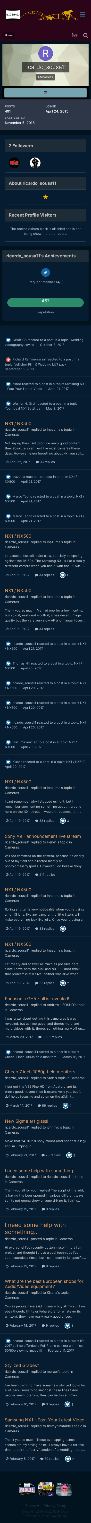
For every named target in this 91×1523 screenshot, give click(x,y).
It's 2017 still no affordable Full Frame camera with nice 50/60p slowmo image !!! (44, 1345)
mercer (52, 1371)
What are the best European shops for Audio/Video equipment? (44, 1284)
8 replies (52, 1404)
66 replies (49, 1105)
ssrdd (17, 384)
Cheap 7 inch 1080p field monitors (31, 1057)
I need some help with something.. (40, 1170)
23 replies (53, 1155)
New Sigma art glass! (26, 1121)
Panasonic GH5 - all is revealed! (37, 998)
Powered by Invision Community (45, 1516)
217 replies (47, 874)
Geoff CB (19, 340)
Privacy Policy (55, 1506)
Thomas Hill (21, 663)
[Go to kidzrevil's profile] (14, 163)
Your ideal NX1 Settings (23, 408)
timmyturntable (59, 1426)
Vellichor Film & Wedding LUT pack (40, 364)
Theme (31, 1506)
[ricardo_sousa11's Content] (45, 92)
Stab (50, 1078)
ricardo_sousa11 (17, 429)
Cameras (12, 434)
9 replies (52, 1209)
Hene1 (52, 842)
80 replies (51, 1459)
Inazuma (53, 429)
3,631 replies (51, 1037)
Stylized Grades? (22, 1365)
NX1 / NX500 (18, 423)
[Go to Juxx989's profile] (35, 163)
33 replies (47, 462)
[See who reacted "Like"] (63, 575)
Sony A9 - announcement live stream (43, 836)
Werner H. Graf (24, 403)
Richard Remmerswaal (29, 359)
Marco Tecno (22, 496)
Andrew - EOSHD (60, 1005)
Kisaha (17, 762)
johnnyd (53, 1127)
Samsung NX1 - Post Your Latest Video (44, 1419)
